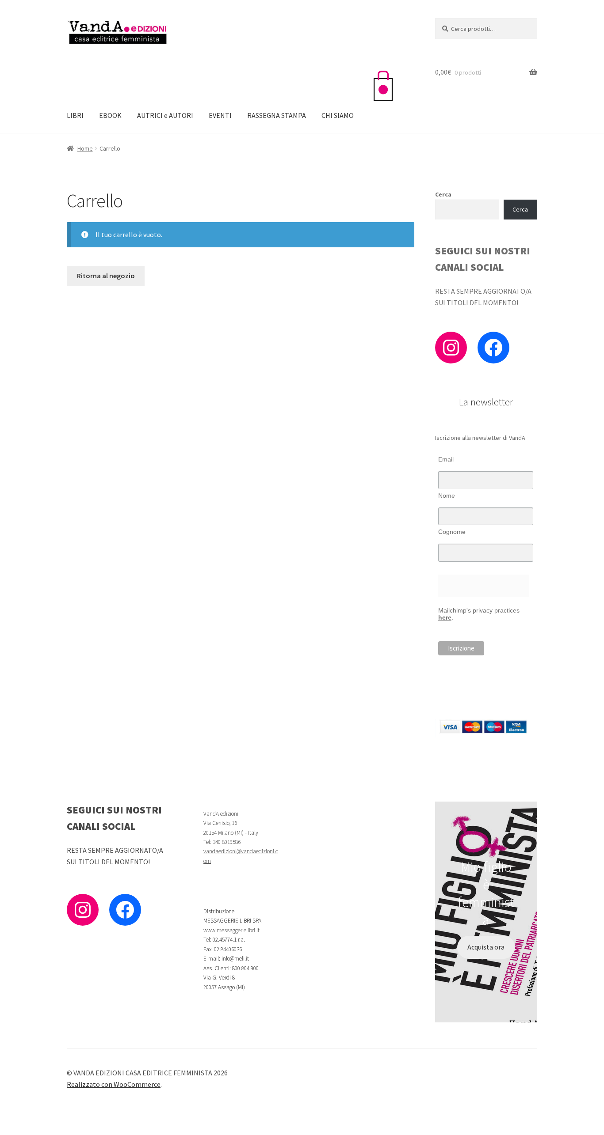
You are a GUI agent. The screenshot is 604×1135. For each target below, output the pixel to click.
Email (446, 459)
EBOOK (110, 115)
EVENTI (220, 115)
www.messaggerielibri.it (231, 930)
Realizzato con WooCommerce (114, 1084)
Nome (446, 495)
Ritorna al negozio (106, 275)
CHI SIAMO (337, 115)
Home (85, 148)
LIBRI (75, 115)
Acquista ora (486, 946)
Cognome (452, 531)
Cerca (443, 194)
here (444, 617)
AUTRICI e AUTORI (165, 115)
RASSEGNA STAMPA (276, 115)
